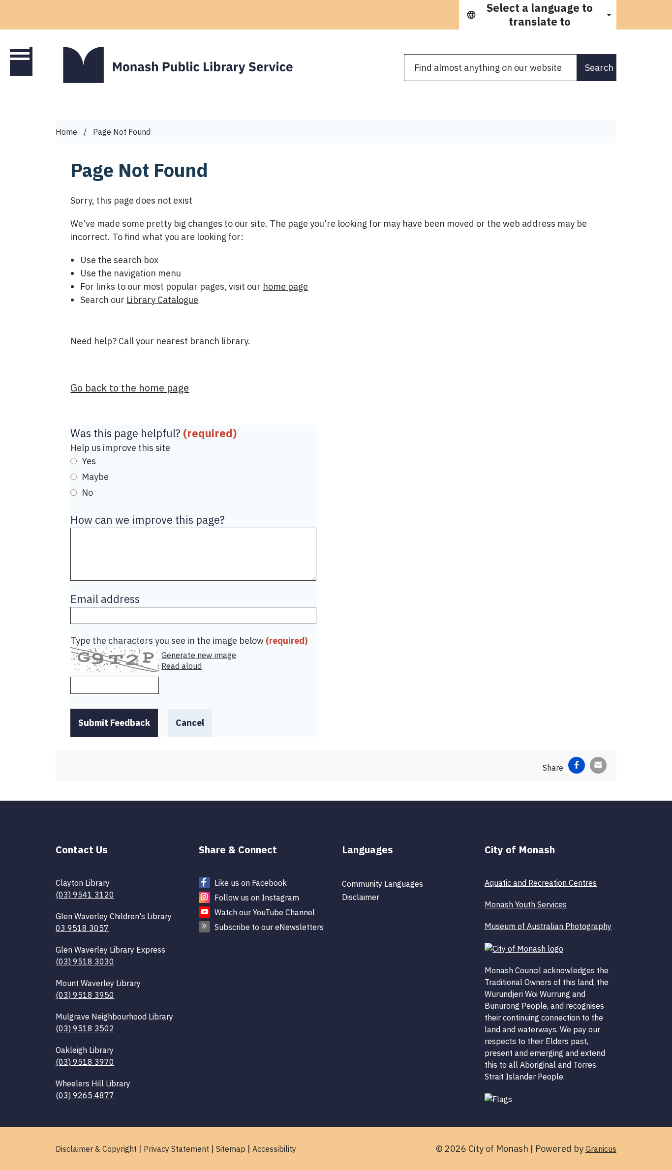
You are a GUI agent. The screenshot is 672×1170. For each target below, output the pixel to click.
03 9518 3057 (82, 928)
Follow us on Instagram (256, 897)
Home (66, 132)
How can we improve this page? (147, 519)
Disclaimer (360, 897)
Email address (105, 599)
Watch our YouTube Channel (264, 912)
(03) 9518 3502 (85, 1028)
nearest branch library (202, 341)
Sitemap (230, 1149)
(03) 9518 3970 (85, 1062)
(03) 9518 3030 (85, 961)
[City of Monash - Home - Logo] (183, 65)
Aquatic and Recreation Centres (541, 883)
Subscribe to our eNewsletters (269, 927)
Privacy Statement (176, 1149)
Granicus (600, 1149)
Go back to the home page (129, 387)
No (87, 492)
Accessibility (274, 1149)
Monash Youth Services (526, 904)
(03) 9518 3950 (85, 995)
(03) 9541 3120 (85, 895)
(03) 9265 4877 (85, 1095)
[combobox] (537, 15)
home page (285, 286)
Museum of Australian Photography (548, 926)
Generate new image (198, 655)
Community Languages (382, 884)
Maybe (95, 476)
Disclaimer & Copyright (96, 1149)
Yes (89, 461)
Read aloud (181, 666)
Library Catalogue (162, 299)
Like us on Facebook (250, 883)
